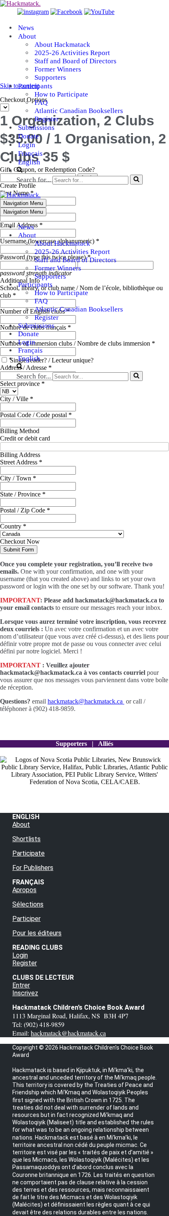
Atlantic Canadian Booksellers (78, 111)
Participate (28, 853)
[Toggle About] (143, 235)
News (26, 28)
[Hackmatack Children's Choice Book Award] (20, 3)
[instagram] (33, 11)
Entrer (21, 985)
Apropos (24, 890)
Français (30, 153)
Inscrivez (25, 993)
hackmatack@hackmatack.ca (86, 701)
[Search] (136, 180)
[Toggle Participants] (143, 285)
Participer (26, 919)
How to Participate (61, 94)
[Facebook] (66, 11)
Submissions (36, 128)
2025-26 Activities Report (72, 53)
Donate (28, 136)
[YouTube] (99, 11)
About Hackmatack (62, 44)
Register (46, 119)
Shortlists (26, 839)
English (29, 162)
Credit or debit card (25, 438)
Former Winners (57, 69)
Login (26, 145)
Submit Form (18, 550)
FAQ (41, 102)
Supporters (50, 77)
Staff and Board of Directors (75, 61)
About (21, 824)
